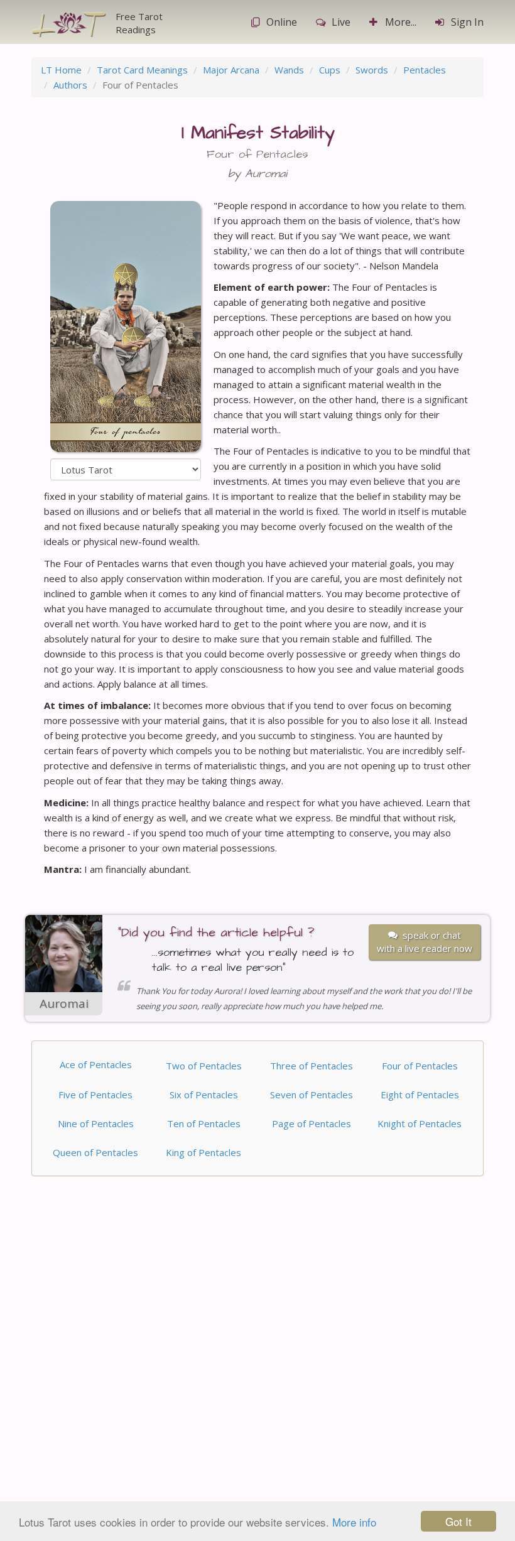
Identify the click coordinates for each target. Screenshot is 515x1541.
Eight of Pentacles (420, 1094)
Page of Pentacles (311, 1123)
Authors (70, 84)
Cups (329, 69)
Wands (289, 69)
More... (400, 22)
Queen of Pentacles (95, 1152)
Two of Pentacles (204, 1065)
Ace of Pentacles (96, 1064)
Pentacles (424, 69)
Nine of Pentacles (96, 1123)
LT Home (61, 69)
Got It (458, 1521)
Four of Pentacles (420, 1065)
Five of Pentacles (95, 1094)
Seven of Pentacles (311, 1094)
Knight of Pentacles (419, 1123)
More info (354, 1522)
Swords (371, 69)
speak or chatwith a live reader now (424, 941)
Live (341, 22)
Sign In (467, 22)
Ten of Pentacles (204, 1123)
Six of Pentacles (204, 1094)
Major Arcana (231, 69)
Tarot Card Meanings (142, 69)
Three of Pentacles (311, 1065)
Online (281, 22)
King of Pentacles (203, 1152)
